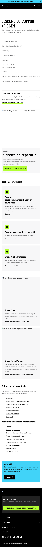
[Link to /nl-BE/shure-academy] (21, 258)
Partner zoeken (11, 449)
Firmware (9, 427)
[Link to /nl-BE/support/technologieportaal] (21, 353)
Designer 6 (9, 417)
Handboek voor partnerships (15, 439)
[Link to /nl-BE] (6, 6)
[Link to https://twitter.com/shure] (5, 537)
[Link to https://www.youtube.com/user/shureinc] (17, 537)
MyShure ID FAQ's (12, 452)
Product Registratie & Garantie (16, 436)
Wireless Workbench (12, 411)
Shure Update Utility (12, 414)
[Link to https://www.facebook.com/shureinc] (3, 537)
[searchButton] (30, 6)
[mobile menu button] (39, 6)
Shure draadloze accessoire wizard (17, 401)
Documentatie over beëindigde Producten (19, 433)
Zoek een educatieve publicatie (16, 442)
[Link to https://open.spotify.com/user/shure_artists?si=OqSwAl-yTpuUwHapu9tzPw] (14, 537)
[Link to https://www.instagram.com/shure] (8, 537)
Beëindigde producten (13, 430)
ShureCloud (9, 398)
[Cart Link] (34, 6)
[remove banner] (40, 1)
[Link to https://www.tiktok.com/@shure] (21, 537)
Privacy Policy (5, 543)
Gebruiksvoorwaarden (16, 543)
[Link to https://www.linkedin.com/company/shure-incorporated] (11, 537)
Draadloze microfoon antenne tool (17, 404)
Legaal (25, 543)
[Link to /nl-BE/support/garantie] (21, 232)
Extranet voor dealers (13, 445)
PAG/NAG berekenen (12, 408)
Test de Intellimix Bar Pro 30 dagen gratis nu (21, 1)
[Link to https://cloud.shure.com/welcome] (21, 301)
